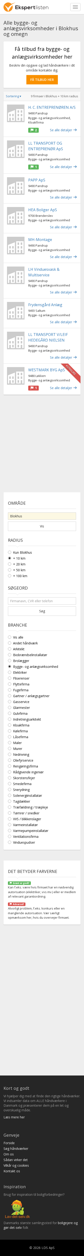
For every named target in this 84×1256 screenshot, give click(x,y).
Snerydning (21, 789)
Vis (42, 526)
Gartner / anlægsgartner (31, 696)
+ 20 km (19, 564)
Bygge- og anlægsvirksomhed (35, 666)
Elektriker (20, 672)
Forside (9, 1143)
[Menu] (75, 7)
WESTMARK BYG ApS (46, 369)
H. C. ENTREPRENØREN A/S (52, 107)
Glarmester (21, 707)
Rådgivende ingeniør (28, 772)
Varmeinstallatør (25, 825)
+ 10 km (19, 558)
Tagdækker (21, 801)
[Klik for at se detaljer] (15, 113)
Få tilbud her (42, 79)
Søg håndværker (16, 1148)
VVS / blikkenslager (27, 819)
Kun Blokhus (22, 552)
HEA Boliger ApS (42, 209)
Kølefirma (20, 731)
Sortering (13, 96)
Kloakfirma (21, 725)
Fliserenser (21, 678)
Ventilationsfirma (25, 836)
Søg (42, 611)
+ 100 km (20, 576)
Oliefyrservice (23, 760)
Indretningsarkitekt (27, 719)
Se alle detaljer (61, 130)
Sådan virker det (16, 1160)
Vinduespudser (24, 842)
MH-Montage (40, 239)
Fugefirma (20, 690)
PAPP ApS (36, 180)
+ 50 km (19, 570)
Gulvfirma (20, 713)
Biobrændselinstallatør (30, 655)
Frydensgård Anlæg (45, 304)
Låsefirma (20, 737)
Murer (17, 748)
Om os (9, 1154)
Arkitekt (18, 649)
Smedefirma (22, 784)
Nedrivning (21, 754)
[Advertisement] (42, 441)
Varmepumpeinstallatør (30, 830)
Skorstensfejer (24, 778)
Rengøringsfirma (25, 766)
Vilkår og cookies (16, 1165)
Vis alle (18, 637)
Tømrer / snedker (26, 813)
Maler (17, 743)
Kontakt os (12, 1171)
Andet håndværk (25, 643)
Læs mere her (14, 1117)
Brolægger (21, 660)
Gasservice (21, 701)
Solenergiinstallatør (27, 795)
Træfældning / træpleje (30, 807)
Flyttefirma (21, 684)
